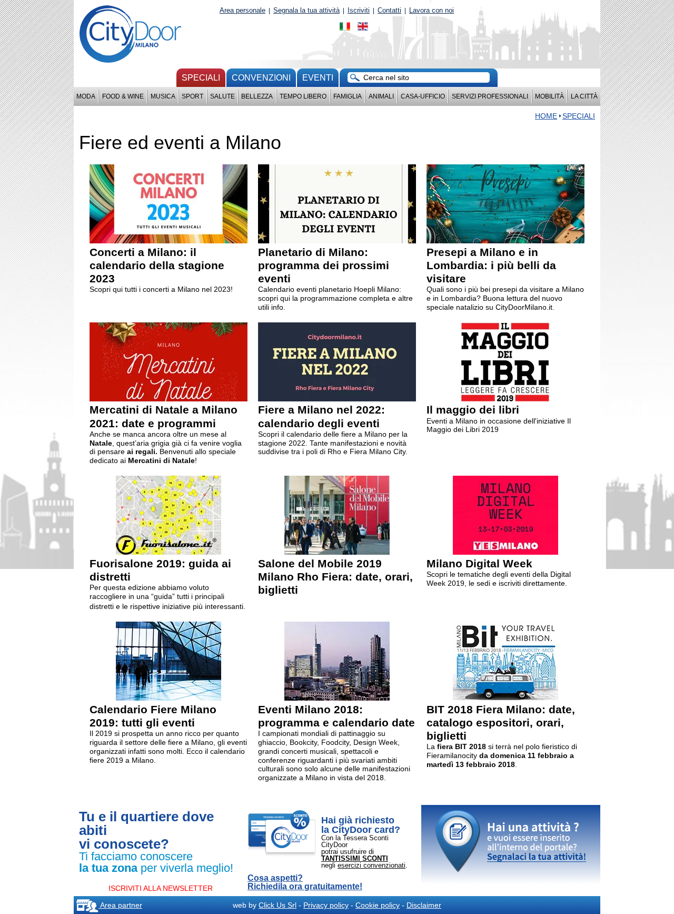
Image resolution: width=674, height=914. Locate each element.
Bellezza (257, 96)
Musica (163, 96)
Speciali (201, 77)
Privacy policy (326, 905)
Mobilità (549, 96)
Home (546, 116)
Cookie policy (377, 905)
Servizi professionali (490, 96)
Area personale (242, 10)
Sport (192, 96)
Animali (381, 96)
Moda (85, 96)
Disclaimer (424, 905)
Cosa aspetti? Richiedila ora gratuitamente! (304, 882)
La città (584, 96)
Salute (222, 96)
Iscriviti (359, 10)
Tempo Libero (303, 96)
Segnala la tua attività (306, 10)
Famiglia (347, 96)
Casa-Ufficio (423, 96)
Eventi (317, 77)
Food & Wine (123, 96)
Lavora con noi (431, 10)
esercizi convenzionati (371, 865)
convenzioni (261, 77)
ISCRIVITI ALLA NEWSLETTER (160, 888)
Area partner (120, 905)
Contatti (389, 10)
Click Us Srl (277, 905)
